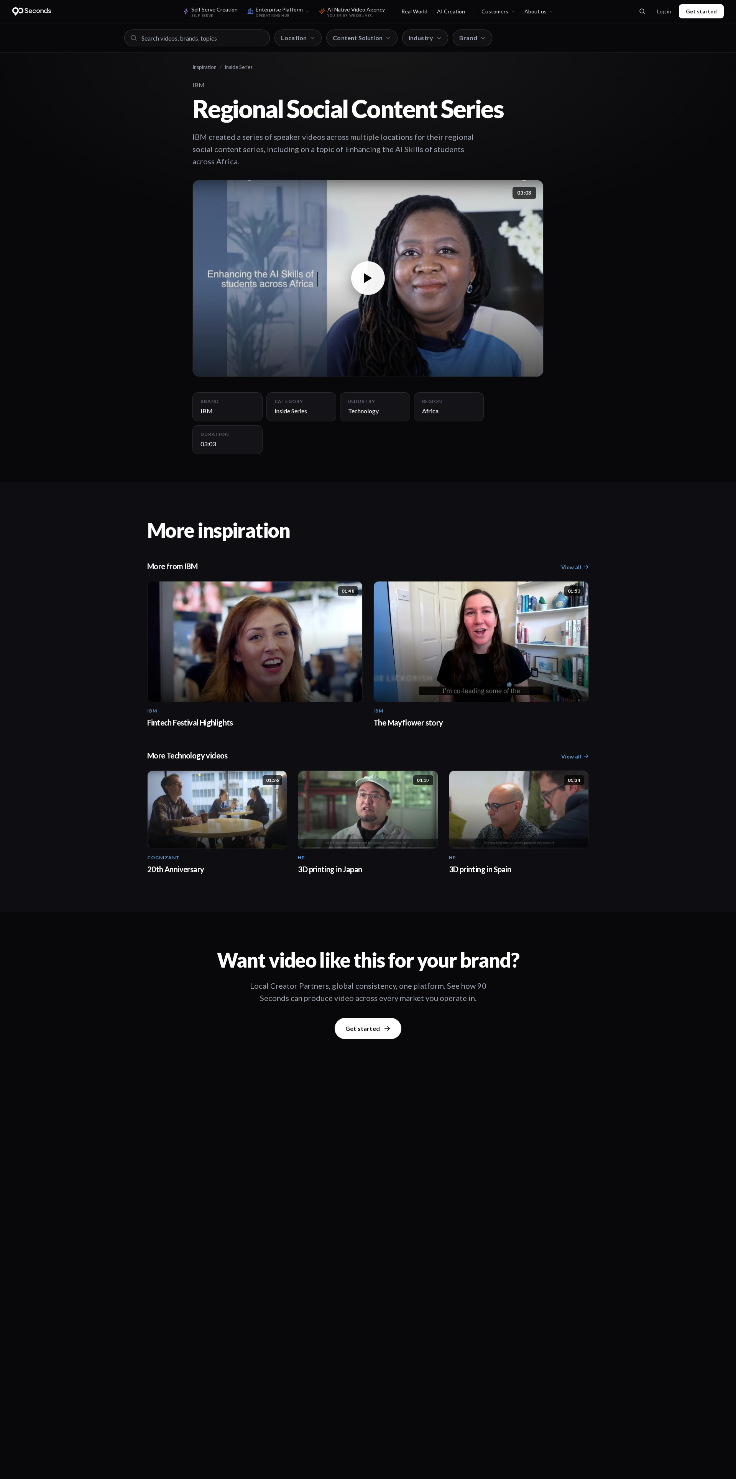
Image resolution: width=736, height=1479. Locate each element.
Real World (414, 11)
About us (535, 11)
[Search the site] (642, 11)
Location (294, 37)
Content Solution (358, 37)
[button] (368, 278)
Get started (701, 11)
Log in (664, 11)
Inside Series (239, 67)
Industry (421, 37)
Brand (468, 37)
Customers (494, 11)
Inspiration (204, 67)
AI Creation (451, 11)
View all (571, 567)
